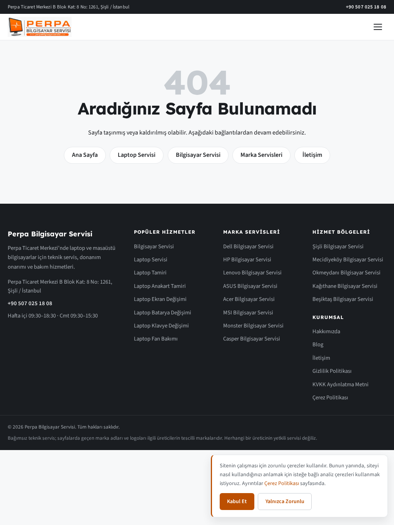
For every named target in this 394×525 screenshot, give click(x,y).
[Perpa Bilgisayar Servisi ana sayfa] (40, 27)
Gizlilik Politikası (332, 371)
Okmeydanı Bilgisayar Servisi (346, 273)
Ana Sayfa (85, 155)
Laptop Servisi (136, 155)
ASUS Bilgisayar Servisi (250, 286)
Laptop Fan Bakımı (156, 339)
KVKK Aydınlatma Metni (340, 384)
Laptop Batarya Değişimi (162, 313)
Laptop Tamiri (150, 273)
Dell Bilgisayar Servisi (248, 247)
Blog (317, 345)
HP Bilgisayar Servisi (247, 260)
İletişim (312, 155)
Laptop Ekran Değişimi (160, 299)
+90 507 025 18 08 (366, 6)
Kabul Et (237, 501)
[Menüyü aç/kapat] (377, 26)
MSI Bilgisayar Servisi (248, 313)
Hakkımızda (326, 331)
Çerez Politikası (330, 398)
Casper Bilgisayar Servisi (251, 339)
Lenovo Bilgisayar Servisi (252, 273)
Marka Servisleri (261, 155)
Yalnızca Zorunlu (284, 501)
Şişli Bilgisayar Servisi (338, 247)
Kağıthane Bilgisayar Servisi (344, 286)
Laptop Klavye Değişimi (161, 326)
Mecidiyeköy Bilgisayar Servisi (347, 260)
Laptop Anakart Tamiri (160, 286)
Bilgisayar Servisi (198, 155)
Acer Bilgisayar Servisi (249, 299)
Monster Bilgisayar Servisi (253, 326)
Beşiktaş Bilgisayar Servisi (342, 299)
